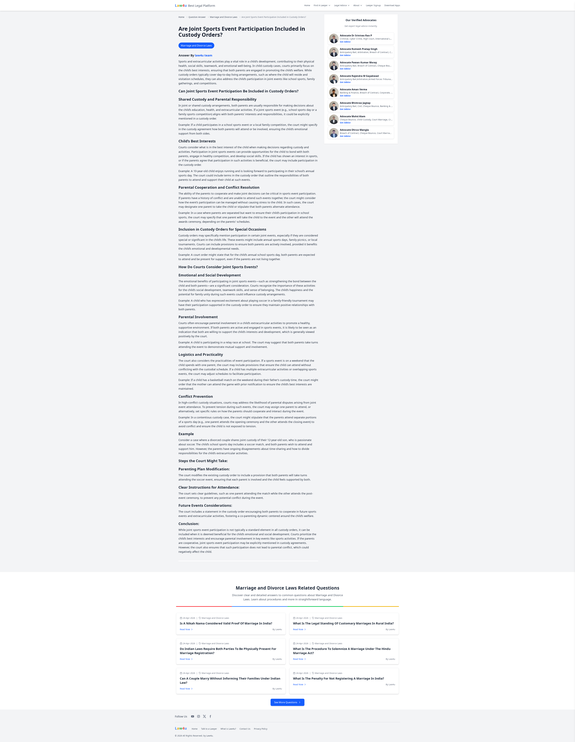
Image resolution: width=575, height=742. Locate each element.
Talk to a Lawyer (209, 728)
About (356, 5)
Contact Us (245, 728)
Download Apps (392, 5)
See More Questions (285, 702)
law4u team (203, 55)
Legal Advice (340, 5)
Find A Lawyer (321, 5)
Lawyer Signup (373, 5)
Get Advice (345, 41)
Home (307, 5)
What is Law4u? (228, 728)
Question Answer (197, 17)
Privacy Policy (260, 728)
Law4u (209, 735)
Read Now (185, 629)
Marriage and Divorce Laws (223, 17)
